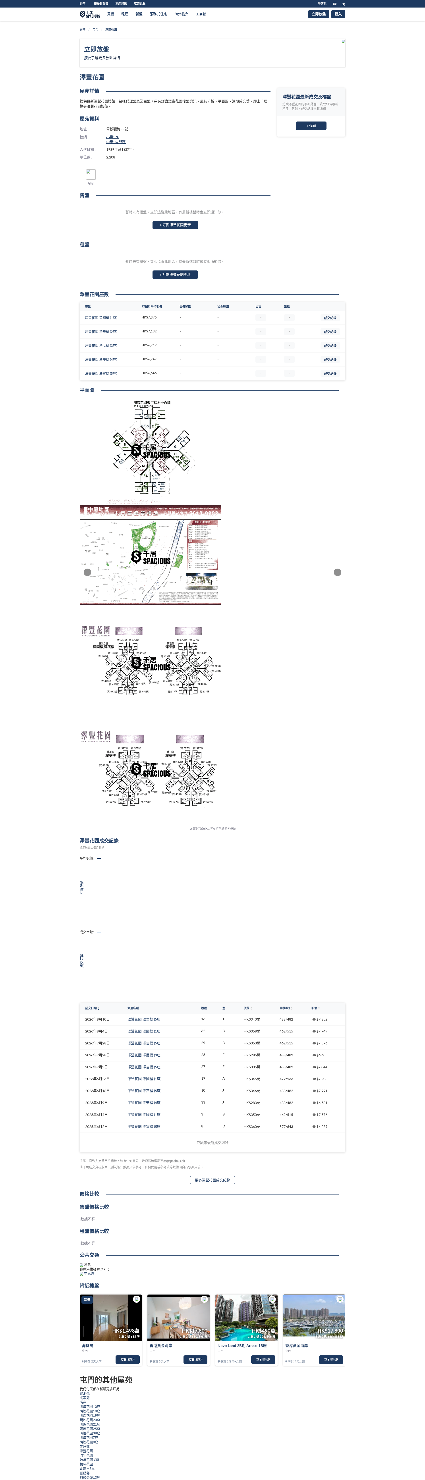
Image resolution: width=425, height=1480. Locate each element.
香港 (82, 29)
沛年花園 (86, 1455)
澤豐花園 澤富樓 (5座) (101, 373)
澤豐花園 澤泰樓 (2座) (101, 332)
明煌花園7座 (89, 1437)
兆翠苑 (85, 1398)
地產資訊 (121, 3)
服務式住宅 (158, 14)
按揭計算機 (101, 3)
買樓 (110, 14)
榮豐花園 (86, 1451)
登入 (338, 14)
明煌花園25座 (90, 1429)
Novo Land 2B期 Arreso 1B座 (242, 1346)
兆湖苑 (85, 1393)
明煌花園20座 (90, 1420)
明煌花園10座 (90, 1407)
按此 (87, 58)
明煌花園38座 (90, 1433)
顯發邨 (85, 1473)
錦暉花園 (86, 1464)
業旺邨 (85, 1446)
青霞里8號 (87, 1468)
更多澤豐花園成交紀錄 (212, 1180)
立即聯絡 (127, 1359)
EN (335, 3)
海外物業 (181, 14)
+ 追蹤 (311, 125)
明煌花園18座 (90, 1411)
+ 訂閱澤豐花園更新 (175, 225)
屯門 (95, 29)
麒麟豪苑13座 (90, 1477)
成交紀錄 (139, 3)
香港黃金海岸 (161, 1346)
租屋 (124, 14)
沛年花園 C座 (89, 1460)
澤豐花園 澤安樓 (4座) (101, 359)
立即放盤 (319, 14)
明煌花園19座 (90, 1415)
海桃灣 (87, 1346)
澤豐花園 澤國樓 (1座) (101, 318)
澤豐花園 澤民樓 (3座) (101, 345)
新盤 (139, 14)
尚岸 (83, 1402)
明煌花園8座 (89, 1442)
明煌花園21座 (90, 1424)
